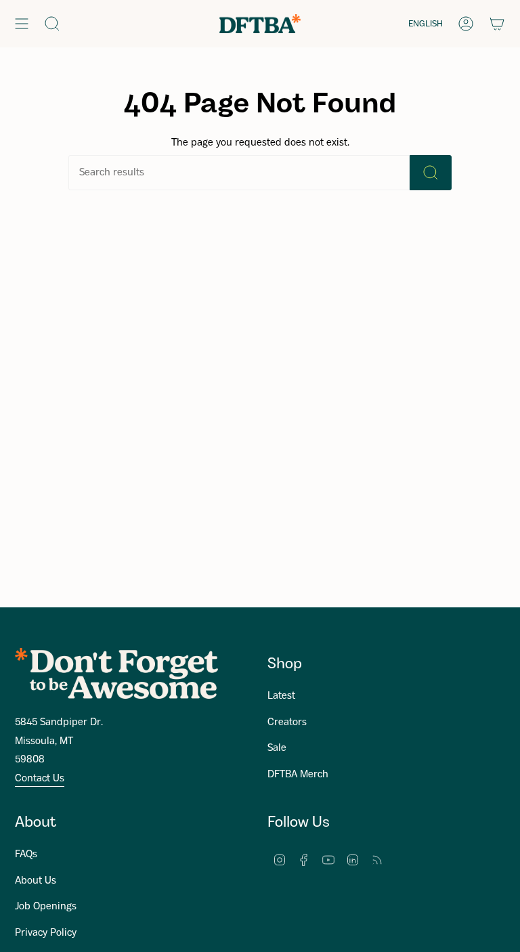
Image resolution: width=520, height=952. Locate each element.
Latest (281, 696)
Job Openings (46, 906)
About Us (35, 881)
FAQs (26, 854)
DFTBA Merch (297, 774)
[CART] (497, 23)
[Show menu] (21, 23)
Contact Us (39, 778)
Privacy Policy (46, 933)
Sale (276, 748)
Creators (287, 722)
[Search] (431, 172)
